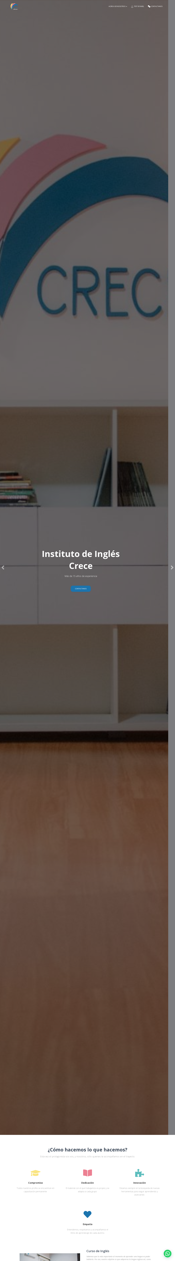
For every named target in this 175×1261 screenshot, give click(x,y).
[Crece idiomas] (14, 6)
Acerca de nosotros (117, 6)
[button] (167, 1253)
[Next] (172, 567)
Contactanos (87, 589)
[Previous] (3, 567)
